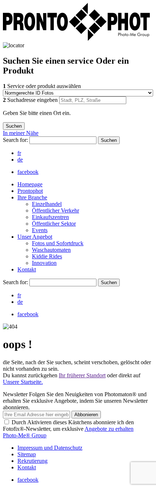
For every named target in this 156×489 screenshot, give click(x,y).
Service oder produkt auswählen (42, 86)
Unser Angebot (34, 237)
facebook (27, 172)
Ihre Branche (32, 197)
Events (40, 230)
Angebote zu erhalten (109, 429)
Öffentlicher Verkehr (55, 210)
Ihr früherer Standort (82, 375)
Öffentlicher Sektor (54, 223)
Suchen (109, 140)
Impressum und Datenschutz (49, 448)
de (20, 159)
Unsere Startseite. (23, 382)
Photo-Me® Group (24, 435)
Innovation (44, 263)
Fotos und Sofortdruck (57, 243)
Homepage (29, 184)
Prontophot (30, 191)
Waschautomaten (51, 250)
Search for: (16, 140)
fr (19, 153)
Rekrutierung (32, 461)
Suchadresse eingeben (31, 100)
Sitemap (26, 454)
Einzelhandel (47, 204)
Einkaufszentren (50, 217)
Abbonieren (86, 414)
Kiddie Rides (47, 256)
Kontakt (26, 269)
